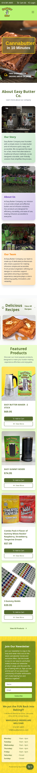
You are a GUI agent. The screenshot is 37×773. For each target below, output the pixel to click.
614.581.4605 (7, 2)
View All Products (17, 628)
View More (20, 424)
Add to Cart (19, 419)
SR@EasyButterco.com (18, 730)
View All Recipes (28, 307)
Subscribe (19, 696)
